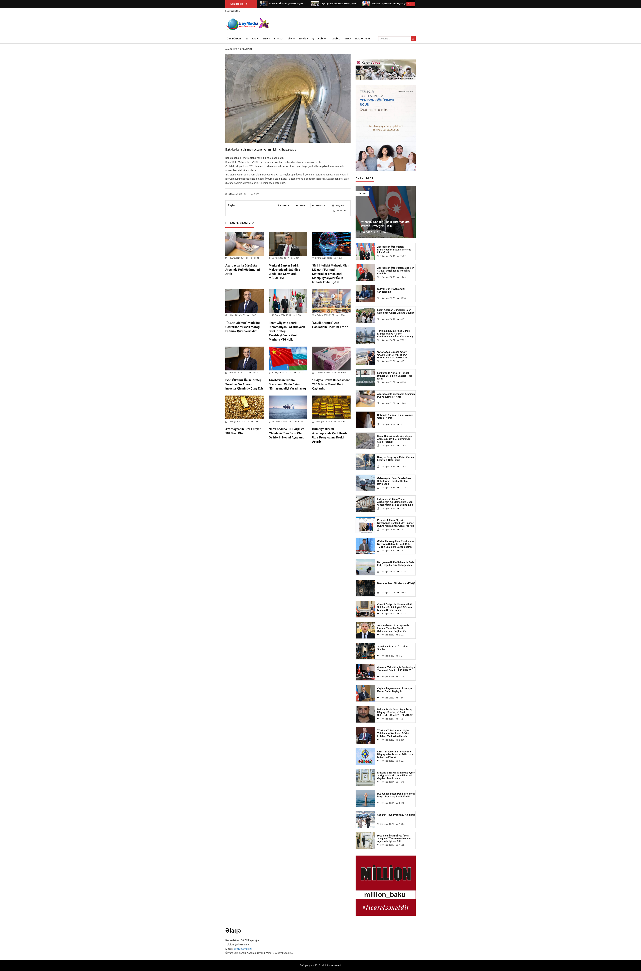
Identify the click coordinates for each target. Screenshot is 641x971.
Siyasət (279, 38)
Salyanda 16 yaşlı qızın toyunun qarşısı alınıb (395, 416)
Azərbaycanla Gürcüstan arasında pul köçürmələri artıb (242, 270)
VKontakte (320, 205)
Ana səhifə (231, 49)
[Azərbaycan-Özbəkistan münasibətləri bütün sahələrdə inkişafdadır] (366, 3)
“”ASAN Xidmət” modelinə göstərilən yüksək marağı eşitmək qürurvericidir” (242, 327)
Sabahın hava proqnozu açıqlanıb (396, 814)
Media (266, 38)
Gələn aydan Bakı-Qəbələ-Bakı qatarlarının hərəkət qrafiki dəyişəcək (394, 481)
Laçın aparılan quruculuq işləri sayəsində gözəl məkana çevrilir (395, 311)
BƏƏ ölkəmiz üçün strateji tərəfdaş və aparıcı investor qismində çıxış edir (244, 384)
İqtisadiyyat (320, 38)
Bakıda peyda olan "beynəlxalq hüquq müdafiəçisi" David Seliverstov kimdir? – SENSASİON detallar (396, 712)
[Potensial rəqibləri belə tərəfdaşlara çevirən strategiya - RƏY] (315, 3)
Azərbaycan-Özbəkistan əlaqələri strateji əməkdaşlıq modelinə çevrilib (395, 271)
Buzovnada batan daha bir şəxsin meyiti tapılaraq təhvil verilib (396, 795)
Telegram (339, 205)
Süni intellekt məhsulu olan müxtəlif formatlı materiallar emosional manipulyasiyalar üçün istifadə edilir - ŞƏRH (330, 274)
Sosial (336, 38)
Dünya (291, 38)
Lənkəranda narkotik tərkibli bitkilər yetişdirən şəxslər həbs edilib (394, 376)
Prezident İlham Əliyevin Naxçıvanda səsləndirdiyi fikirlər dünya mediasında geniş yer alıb (395, 523)
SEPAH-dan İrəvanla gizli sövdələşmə (391, 290)
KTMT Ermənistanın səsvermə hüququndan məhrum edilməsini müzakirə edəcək (395, 754)
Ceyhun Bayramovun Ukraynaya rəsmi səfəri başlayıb (394, 690)
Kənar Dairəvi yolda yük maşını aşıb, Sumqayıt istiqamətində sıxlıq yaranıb (394, 439)
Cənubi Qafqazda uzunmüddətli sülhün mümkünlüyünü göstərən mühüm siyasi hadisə (395, 607)
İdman (347, 38)
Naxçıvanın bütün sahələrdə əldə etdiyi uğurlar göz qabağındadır (395, 564)
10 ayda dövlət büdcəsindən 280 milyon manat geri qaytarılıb (331, 384)
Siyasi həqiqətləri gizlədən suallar (392, 648)
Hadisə (303, 38)
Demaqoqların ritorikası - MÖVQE (396, 583)
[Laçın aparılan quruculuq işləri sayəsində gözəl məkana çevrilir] (264, 3)
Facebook (284, 205)
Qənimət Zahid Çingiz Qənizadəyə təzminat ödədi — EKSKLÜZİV (396, 669)
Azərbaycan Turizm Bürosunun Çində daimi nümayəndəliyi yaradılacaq (287, 384)
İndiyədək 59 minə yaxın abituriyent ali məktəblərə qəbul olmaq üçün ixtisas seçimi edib (395, 502)
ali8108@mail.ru (243, 948)
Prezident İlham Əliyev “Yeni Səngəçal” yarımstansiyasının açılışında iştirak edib (393, 838)
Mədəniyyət (362, 38)
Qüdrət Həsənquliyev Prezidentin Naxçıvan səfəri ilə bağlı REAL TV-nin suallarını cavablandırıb (395, 544)
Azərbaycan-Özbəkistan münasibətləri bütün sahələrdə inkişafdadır (394, 249)
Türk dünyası (233, 38)
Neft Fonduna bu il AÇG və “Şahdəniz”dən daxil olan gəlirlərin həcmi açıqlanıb (286, 433)
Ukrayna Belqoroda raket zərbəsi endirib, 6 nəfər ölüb (395, 459)
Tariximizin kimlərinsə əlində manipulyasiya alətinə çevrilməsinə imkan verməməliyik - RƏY (396, 334)
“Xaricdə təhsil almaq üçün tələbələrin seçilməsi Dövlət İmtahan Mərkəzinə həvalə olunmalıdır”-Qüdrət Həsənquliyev (396, 733)
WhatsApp (341, 211)
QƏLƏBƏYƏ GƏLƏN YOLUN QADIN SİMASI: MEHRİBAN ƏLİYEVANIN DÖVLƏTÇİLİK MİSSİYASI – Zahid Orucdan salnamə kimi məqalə (392, 355)
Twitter (302, 205)
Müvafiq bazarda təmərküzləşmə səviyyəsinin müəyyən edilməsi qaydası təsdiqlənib (396, 775)
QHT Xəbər (252, 38)
